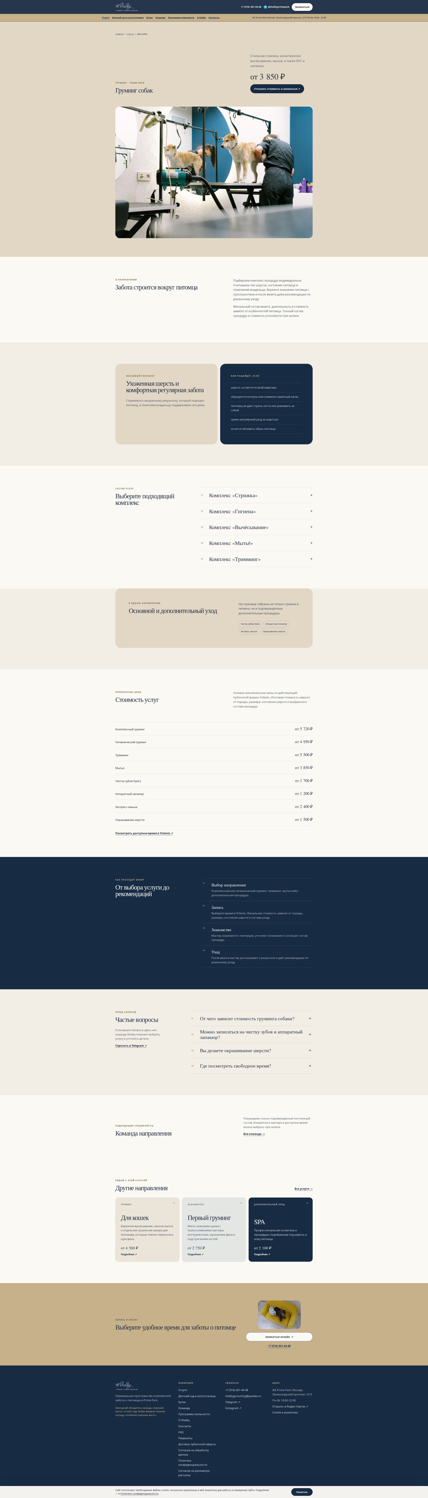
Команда (160, 17)
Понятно (301, 1492)
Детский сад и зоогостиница (128, 17)
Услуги (105, 17)
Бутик (149, 17)
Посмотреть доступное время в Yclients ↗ (144, 833)
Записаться (302, 7)
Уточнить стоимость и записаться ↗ (277, 88)
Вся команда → (254, 1134)
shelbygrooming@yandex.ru (243, 1396)
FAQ (181, 1432)
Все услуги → (304, 1189)
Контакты (214, 17)
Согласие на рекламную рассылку (194, 1473)
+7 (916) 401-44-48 (251, 6)
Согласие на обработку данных (193, 1452)
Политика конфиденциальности (192, 1463)
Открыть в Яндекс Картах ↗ (290, 1406)
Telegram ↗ (232, 1402)
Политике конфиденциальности (139, 1493)
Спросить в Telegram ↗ (131, 1045)
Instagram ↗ (233, 1408)
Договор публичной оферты (197, 1444)
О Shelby (201, 17)
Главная (119, 33)
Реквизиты (185, 1438)
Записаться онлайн (279, 1336)
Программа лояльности (181, 17)
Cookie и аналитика (285, 1412)
